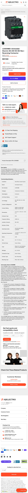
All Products (7, 9)
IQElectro (8, 402)
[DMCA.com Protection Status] (24, 462)
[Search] (25, 5)
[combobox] (14, 5)
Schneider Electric (13, 56)
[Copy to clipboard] (24, 160)
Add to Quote (14, 83)
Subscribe (14, 474)
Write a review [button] (14, 384)
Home (2, 9)
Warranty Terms (6, 125)
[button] (1, 2)
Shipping (4, 66)
